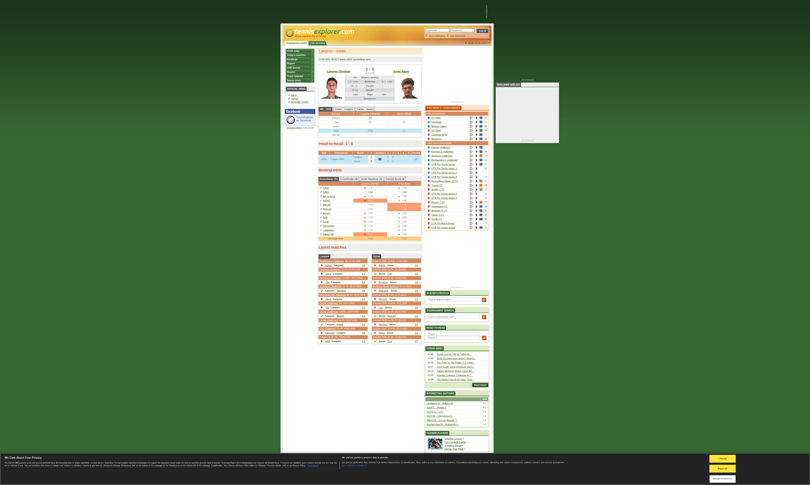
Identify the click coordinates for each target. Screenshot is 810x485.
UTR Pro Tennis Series (443, 164)
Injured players (437, 433)
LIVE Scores (293, 67)
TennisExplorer (294, 127)
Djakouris (383, 290)
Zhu (327, 282)
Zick (389, 341)
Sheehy (340, 316)
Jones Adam (401, 71)
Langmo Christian (338, 71)
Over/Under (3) (349, 179)
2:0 (363, 265)
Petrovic (383, 299)
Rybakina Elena (453, 445)
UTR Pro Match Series (443, 223)
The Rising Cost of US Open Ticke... (455, 379)
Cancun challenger (441, 147)
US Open (436, 118)
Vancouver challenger (331, 278)
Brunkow (383, 282)
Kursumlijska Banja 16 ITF (444, 181)
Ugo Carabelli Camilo (455, 442)
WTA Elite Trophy (300, 102)
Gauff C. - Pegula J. (437, 407)
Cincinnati (436, 122)
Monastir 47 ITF (439, 210)
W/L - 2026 (325, 109)
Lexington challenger (330, 269)
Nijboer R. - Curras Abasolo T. (442, 420)
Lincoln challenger (329, 303)
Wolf (327, 341)
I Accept (723, 459)
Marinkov (341, 290)
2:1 (363, 273)
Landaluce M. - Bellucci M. (440, 403)
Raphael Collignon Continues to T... (454, 375)
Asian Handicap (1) (371, 179)
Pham (382, 333)
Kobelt (340, 324)
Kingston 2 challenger (442, 151)
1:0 (416, 299)
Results (291, 72)
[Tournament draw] (471, 118)
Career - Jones (365, 109)
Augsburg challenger (441, 155)
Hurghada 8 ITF (439, 206)
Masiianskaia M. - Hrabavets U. (443, 424)
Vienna (294, 98)
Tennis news (294, 80)
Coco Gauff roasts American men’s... (456, 367)
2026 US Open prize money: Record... (456, 358)
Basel (294, 95)
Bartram (391, 316)
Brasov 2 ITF (438, 202)
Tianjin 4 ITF (437, 215)
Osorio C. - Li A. (435, 411)
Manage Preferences (723, 479)
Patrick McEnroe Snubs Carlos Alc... (455, 371)
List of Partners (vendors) (354, 466)
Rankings (292, 59)
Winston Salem (439, 126)
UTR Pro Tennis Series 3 (385, 286)
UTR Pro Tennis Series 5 (444, 172)
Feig (389, 273)
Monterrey (436, 139)
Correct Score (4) (395, 179)
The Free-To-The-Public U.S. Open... (456, 362)
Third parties (313, 466)
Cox (381, 307)
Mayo (328, 273)
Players (291, 63)
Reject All (722, 469)
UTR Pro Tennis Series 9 (444, 177)
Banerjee (329, 333)
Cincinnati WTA (439, 134)
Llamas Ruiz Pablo (454, 449)
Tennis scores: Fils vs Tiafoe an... (454, 354)
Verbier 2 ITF (438, 189)
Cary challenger (328, 328)
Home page (293, 51)
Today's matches (296, 55)
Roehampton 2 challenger (444, 160)
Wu (327, 307)
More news (480, 385)
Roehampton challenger (332, 261)
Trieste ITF (437, 185)
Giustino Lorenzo (453, 439)
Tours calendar (295, 76)
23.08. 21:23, (478, 43)
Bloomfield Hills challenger (333, 295)
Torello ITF (436, 219)
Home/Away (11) (329, 179)
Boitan (328, 265)
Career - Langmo (344, 109)
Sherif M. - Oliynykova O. (439, 416)
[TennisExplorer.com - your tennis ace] (319, 33)
